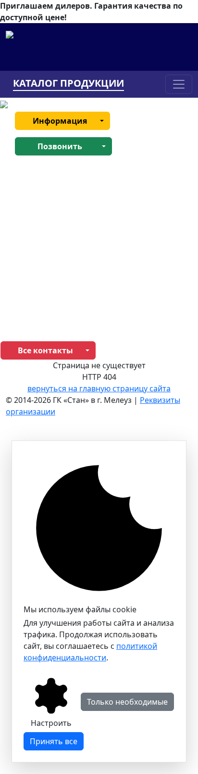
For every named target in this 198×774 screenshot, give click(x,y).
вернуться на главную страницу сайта (99, 388)
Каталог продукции (68, 83)
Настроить (51, 723)
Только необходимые (127, 702)
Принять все (53, 741)
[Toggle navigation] (178, 84)
